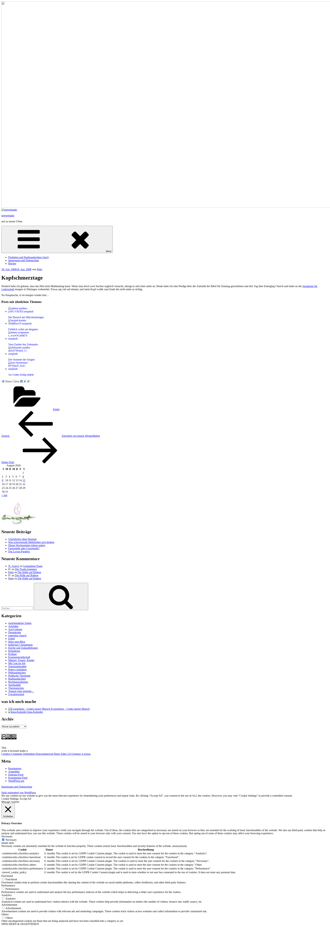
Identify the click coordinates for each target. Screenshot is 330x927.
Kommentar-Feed (17, 777)
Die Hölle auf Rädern (29, 572)
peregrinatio (7, 215)
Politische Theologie (19, 675)
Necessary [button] (7, 836)
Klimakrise (14, 651)
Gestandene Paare (32, 566)
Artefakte (13, 626)
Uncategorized (16, 694)
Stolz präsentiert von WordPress (18, 792)
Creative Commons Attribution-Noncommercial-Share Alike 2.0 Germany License (46, 753)
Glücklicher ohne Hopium (22, 539)
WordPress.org (16, 780)
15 (24, 480)
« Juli (4, 495)
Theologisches (16, 688)
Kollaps (12, 654)
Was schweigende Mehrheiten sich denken (31, 542)
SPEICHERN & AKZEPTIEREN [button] (20, 924)
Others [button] (5, 914)
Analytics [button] (6, 895)
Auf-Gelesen (15, 629)
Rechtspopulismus (18, 681)
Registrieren (14, 768)
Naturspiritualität (17, 666)
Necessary (11, 839)
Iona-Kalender (35, 711)
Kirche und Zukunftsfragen (23, 647)
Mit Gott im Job (16, 663)
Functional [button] (7, 875)
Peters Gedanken (17, 669)
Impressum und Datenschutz (23, 260)
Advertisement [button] (9, 904)
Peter (39, 269)
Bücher (12, 263)
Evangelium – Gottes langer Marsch (70, 708)
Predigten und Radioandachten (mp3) (28, 257)
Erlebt (56, 409)
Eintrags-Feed (15, 774)
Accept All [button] (25, 798)
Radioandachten (17, 678)
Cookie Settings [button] (10, 798)
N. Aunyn (13, 566)
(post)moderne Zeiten (19, 623)
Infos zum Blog (16, 641)
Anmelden (14, 771)
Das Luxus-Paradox (19, 551)
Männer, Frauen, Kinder (21, 660)
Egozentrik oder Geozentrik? (24, 548)
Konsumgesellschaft (19, 657)
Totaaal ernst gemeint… (21, 691)
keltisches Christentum (20, 644)
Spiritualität (14, 685)
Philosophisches (17, 672)
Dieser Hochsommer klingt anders (26, 545)
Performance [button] (8, 885)
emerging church (17, 635)
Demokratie (14, 632)
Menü (108, 251)
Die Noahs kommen (26, 569)
